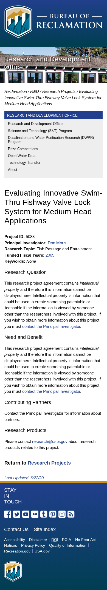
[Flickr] (34, 514)
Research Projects (59, 91)
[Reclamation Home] (53, 22)
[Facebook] (7, 514)
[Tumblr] (43, 514)
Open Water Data (21, 156)
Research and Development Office (35, 124)
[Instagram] (62, 514)
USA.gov (42, 551)
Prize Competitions (23, 149)
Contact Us (16, 529)
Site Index (45, 529)
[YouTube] (25, 514)
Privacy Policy (33, 545)
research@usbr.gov (49, 441)
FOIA (66, 539)
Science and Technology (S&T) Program (40, 131)
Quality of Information (67, 545)
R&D (34, 91)
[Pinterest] (53, 514)
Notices (10, 545)
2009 (50, 255)
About (12, 170)
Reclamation (15, 91)
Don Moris (57, 242)
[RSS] (71, 514)
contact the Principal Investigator (51, 326)
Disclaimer (38, 539)
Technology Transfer (24, 163)
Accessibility (14, 539)
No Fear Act (85, 539)
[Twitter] (16, 514)
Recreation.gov (17, 551)
